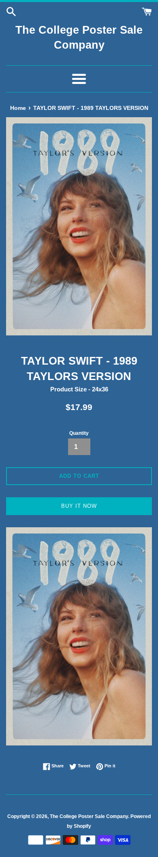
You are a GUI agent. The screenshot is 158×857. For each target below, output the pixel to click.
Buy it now (79, 506)
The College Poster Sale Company (79, 38)
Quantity (79, 433)
